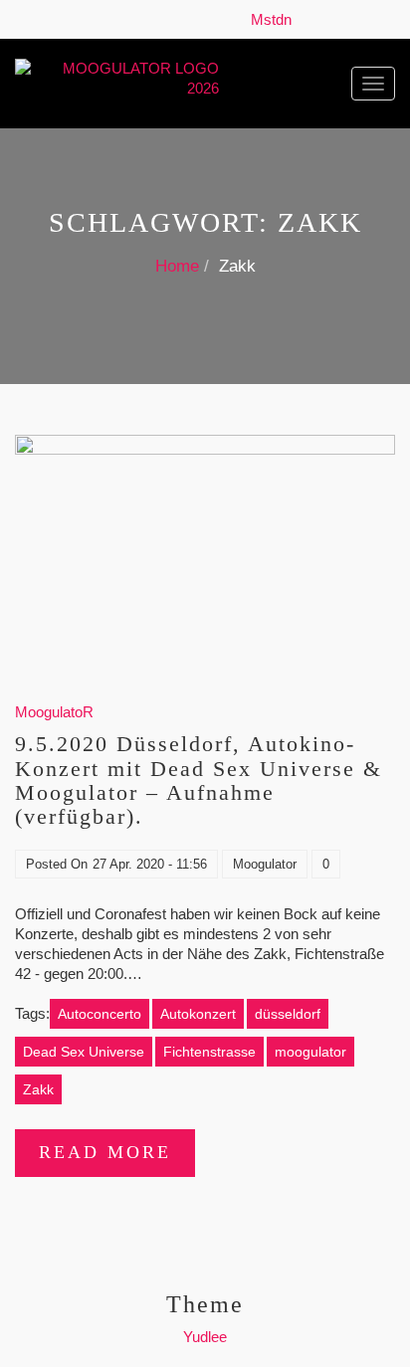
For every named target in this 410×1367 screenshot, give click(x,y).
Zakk (38, 1089)
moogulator (310, 1052)
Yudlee (205, 1336)
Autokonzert (198, 1014)
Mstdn (275, 19)
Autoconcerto (99, 1014)
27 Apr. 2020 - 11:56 (150, 864)
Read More (105, 1152)
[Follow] (305, 19)
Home (177, 266)
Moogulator (265, 864)
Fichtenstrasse (209, 1052)
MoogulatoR (54, 711)
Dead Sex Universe (83, 1052)
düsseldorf (287, 1014)
